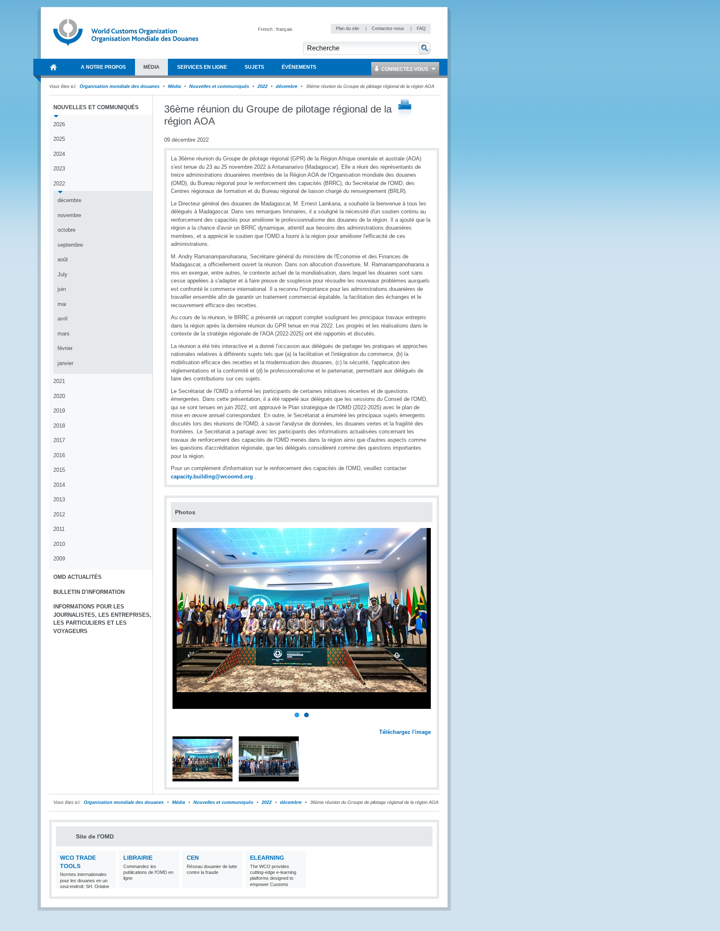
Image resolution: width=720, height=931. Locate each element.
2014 (59, 485)
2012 (59, 514)
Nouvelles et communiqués (219, 86)
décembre (287, 86)
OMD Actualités (77, 577)
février (65, 348)
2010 (59, 544)
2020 (59, 396)
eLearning (267, 857)
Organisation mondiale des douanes (120, 86)
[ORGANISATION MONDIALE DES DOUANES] (53, 67)
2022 (263, 86)
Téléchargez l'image (405, 732)
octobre (66, 230)
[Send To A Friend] (431, 109)
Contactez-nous (388, 28)
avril (63, 318)
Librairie (137, 857)
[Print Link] (404, 109)
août (63, 259)
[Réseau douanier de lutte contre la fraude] (235, 883)
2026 (59, 124)
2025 (59, 139)
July (63, 274)
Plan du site (348, 28)
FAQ (421, 28)
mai (62, 304)
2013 (59, 499)
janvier (65, 363)
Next (429, 722)
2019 (59, 411)
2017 (59, 440)
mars (64, 333)
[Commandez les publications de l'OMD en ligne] (172, 883)
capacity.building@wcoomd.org (212, 476)
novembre (69, 215)
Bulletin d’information (89, 592)
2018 (59, 426)
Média (174, 86)
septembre (70, 245)
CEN (193, 857)
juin (62, 289)
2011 (59, 529)
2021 (59, 381)
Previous (179, 722)
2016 (59, 455)
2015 (59, 470)
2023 (59, 168)
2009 (59, 559)
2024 (59, 154)
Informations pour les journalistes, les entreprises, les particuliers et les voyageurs (102, 618)
